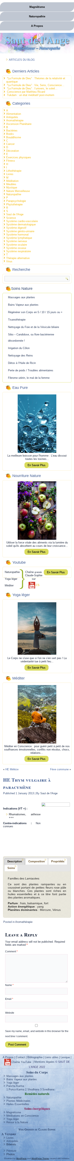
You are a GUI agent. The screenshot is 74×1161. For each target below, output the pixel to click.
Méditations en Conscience (22, 1115)
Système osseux (16, 248)
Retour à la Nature (17, 1122)
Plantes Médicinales (18, 1100)
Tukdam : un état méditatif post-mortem (30, 95)
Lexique (65, 1057)
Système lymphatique (19, 237)
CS (37, 585)
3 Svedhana (47, 1089)
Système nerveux (16, 241)
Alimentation (13, 113)
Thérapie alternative (18, 258)
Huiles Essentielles (17, 1104)
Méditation (12, 180)
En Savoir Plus (36, 465)
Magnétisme (37, 6)
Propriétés (57, 861)
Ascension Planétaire (18, 123)
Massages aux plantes (21, 297)
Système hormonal (17, 234)
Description (14, 861)
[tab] (15, 861)
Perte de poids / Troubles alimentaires (30, 370)
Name (9, 985)
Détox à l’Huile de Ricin (22, 363)
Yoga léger (12, 1082)
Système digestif (16, 227)
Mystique (11, 187)
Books (10, 133)
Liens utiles (51, 1057)
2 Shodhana (32, 1089)
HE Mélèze (11, 769)
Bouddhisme (13, 137)
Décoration (12, 150)
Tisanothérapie (16, 319)
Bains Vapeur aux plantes (23, 304)
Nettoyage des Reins (20, 355)
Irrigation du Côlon (19, 348)
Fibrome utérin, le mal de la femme (29, 377)
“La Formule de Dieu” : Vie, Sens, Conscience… (35, 85)
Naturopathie (37, 16)
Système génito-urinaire (20, 231)
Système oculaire (16, 244)
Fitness (10, 160)
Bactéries (11, 130)
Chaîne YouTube (21, 1062)
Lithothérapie (13, 170)
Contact (20, 1057)
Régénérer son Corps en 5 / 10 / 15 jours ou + (35, 312)
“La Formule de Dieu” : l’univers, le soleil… (32, 88)
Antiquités (12, 117)
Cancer (10, 144)
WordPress (21, 1158)
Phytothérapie (14, 204)
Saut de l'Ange (37, 39)
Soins (11, 868)
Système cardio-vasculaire (22, 221)
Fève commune (59, 769)
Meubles (11, 184)
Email (9, 999)
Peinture (11, 1150)
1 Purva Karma (15, 1089)
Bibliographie (35, 1057)
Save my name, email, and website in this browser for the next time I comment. (36, 1034)
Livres (9, 174)
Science (11, 217)
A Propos (37, 25)
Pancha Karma (15, 1086)
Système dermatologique (21, 224)
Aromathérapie (14, 120)
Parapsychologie (16, 200)
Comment (11, 951)
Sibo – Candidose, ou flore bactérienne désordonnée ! (31, 337)
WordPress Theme (40, 1158)
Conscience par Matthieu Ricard (26, 91)
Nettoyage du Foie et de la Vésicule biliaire (33, 327)
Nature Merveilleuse (18, 191)
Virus (9, 261)
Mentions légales (44, 1061)
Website (9, 1012)
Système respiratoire (18, 251)
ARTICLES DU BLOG (22, 59)
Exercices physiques (18, 157)
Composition (36, 861)
